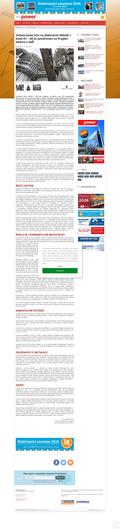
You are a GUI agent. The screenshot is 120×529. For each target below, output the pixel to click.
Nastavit (60, 266)
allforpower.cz (20, 27)
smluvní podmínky (51, 482)
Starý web (84, 23)
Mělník (87, 173)
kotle (92, 176)
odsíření (81, 176)
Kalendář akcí (73, 23)
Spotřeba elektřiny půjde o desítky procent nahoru (93, 94)
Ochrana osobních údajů (21, 498)
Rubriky (35, 23)
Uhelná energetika (31, 27)
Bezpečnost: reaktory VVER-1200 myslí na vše (94, 99)
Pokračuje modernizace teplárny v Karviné (94, 71)
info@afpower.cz (23, 494)
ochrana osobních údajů (40, 482)
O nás (18, 23)
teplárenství (98, 176)
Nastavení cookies (44, 510)
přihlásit (60, 478)
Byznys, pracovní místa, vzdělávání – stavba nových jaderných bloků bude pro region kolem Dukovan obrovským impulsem (94, 87)
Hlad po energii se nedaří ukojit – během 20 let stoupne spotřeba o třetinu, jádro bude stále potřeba (94, 106)
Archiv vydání (60, 23)
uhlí (80, 179)
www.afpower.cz (19, 495)
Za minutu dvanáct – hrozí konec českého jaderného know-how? (94, 112)
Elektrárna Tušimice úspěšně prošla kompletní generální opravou (93, 39)
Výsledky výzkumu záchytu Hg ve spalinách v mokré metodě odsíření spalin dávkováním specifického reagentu (94, 56)
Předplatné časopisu (20, 500)
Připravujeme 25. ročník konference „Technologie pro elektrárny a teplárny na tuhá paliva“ (93, 48)
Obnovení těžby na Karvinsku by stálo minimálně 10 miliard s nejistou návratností (94, 64)
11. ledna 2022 (28, 47)
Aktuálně (26, 23)
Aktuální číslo (46, 23)
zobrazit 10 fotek (67, 89)
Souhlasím (60, 271)
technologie (95, 173)
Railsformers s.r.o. (100, 510)
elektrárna (81, 173)
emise (86, 176)
